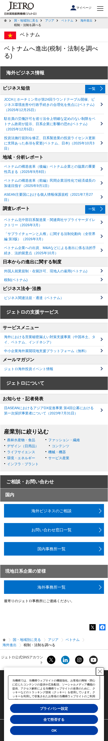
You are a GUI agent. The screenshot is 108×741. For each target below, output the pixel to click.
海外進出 (86, 20)
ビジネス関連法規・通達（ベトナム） (34, 298)
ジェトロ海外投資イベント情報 (28, 369)
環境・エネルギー (21, 458)
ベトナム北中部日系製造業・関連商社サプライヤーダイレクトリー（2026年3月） (49, 222)
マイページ (83, 8)
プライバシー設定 (54, 708)
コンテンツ (60, 446)
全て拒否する (54, 719)
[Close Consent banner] (100, 671)
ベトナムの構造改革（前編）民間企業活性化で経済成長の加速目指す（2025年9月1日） (49, 183)
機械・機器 (57, 452)
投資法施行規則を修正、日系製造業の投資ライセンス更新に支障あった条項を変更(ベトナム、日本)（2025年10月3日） (49, 143)
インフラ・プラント (23, 464)
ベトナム (67, 20)
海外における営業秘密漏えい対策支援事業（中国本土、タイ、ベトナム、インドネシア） (49, 339)
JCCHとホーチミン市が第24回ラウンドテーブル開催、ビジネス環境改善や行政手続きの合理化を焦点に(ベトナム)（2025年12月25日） (49, 104)
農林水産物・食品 (21, 440)
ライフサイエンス (21, 452)
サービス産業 (58, 458)
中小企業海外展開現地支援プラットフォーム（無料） (46, 351)
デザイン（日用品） (23, 446)
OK (54, 730)
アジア (49, 20)
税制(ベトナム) (16, 280)
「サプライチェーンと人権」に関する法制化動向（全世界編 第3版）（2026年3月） (49, 236)
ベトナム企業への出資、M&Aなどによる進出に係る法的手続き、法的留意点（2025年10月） (50, 250)
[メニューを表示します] (100, 8)
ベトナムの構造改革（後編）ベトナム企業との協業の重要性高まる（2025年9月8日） (49, 169)
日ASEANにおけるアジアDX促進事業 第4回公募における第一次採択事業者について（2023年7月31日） (49, 410)
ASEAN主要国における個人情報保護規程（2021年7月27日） (48, 197)
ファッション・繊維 (64, 440)
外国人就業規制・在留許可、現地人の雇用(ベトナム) (45, 271)
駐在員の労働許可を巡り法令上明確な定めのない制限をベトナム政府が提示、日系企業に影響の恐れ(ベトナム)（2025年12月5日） (49, 124)
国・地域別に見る (26, 20)
